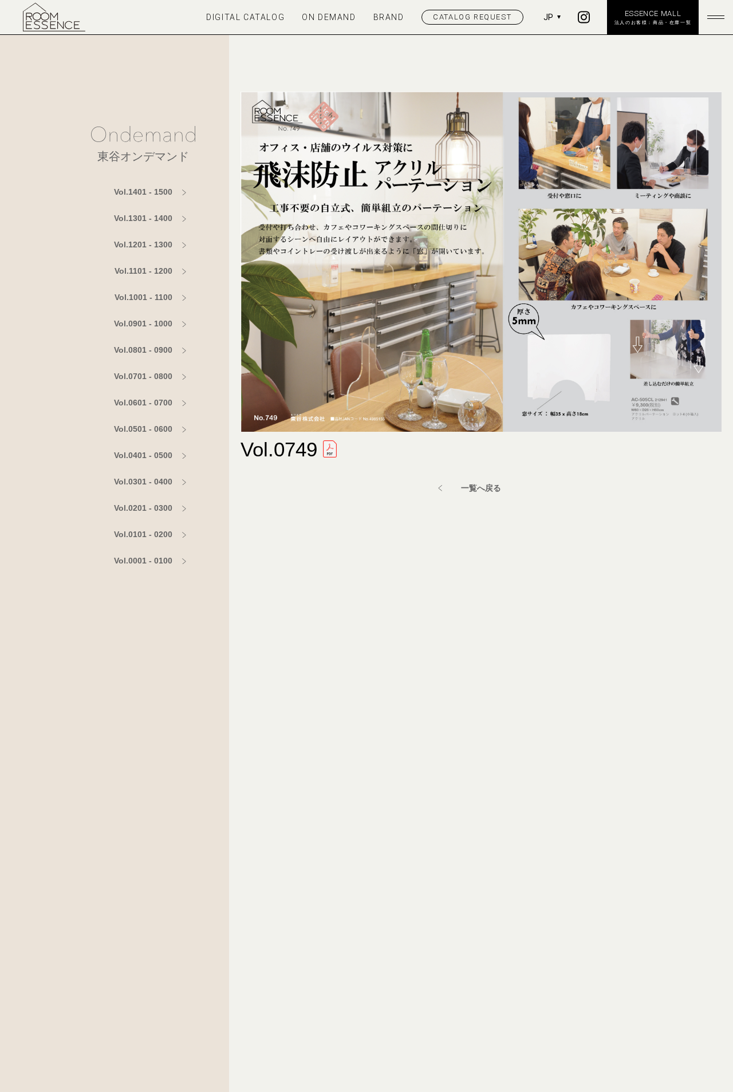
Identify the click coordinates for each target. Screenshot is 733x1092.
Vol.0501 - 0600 (143, 428)
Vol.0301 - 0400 (143, 481)
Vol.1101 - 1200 (143, 270)
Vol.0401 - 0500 (143, 455)
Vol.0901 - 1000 (143, 323)
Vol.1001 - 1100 (143, 297)
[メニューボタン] (716, 17)
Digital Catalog (245, 17)
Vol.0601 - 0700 (143, 402)
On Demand (329, 17)
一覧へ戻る (481, 487)
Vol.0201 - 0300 (143, 508)
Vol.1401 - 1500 (143, 191)
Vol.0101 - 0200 (143, 534)
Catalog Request (472, 17)
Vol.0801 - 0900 (143, 349)
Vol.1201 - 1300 (143, 244)
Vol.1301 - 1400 (143, 218)
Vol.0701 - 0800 (143, 376)
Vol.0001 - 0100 (143, 560)
